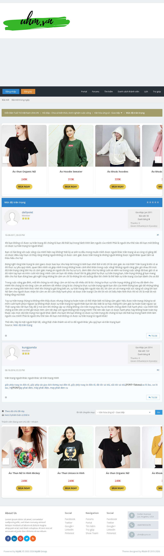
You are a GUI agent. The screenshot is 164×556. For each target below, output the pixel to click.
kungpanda (29, 347)
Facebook (112, 519)
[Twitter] (27, 538)
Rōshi (144, 551)
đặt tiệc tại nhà (103, 385)
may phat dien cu (59, 387)
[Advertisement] (82, 62)
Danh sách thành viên (128, 91)
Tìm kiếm (108, 91)
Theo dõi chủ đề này (15, 411)
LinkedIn (111, 529)
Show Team (92, 533)
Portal (84, 91)
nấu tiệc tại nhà (118, 385)
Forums (95, 91)
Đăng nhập (11, 91)
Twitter (110, 522)
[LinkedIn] (14, 538)
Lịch (146, 91)
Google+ (111, 526)
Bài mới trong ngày (21, 99)
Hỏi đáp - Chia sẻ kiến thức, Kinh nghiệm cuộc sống (66, 112)
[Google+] (20, 538)
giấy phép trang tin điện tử (17, 385)
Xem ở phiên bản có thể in (17, 415)
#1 (158, 235)
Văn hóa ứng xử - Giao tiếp (107, 112)
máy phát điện (41, 387)
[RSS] (33, 538)
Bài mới (5, 99)
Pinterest (111, 533)
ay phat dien (26, 387)
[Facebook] (8, 538)
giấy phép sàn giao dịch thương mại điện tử (50, 385)
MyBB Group (41, 551)
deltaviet (27, 212)
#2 (158, 370)
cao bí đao (146, 385)
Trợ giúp (157, 91)
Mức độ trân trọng (22, 325)
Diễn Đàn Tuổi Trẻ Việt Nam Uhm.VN (22, 112)
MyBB (18, 551)
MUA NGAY (24, 186)
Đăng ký (28, 91)
